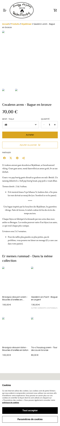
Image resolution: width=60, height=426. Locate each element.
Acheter (30, 135)
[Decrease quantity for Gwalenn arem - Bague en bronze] (44, 124)
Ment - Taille (8, 119)
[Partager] (23, 158)
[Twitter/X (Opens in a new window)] (11, 158)
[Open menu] (4, 10)
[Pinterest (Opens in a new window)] (17, 158)
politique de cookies (10, 402)
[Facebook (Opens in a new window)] (4, 158)
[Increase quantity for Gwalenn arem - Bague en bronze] (55, 124)
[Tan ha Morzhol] (21, 10)
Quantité (45, 119)
